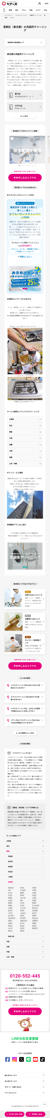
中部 (10, 438)
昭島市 (34, 915)
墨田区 (22, 893)
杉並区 (34, 895)
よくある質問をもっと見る (25, 733)
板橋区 (10, 898)
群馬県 (10, 866)
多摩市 (22, 910)
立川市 (10, 928)
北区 (9, 890)
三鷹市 (10, 908)
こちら (21, 401)
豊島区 (10, 905)
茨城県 (10, 856)
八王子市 (23, 908)
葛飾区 (34, 903)
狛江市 (22, 923)
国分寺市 (35, 908)
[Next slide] (47, 150)
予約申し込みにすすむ (25, 177)
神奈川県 (11, 936)
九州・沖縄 (13, 463)
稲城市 (34, 926)
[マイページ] (39, 3)
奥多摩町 (35, 910)
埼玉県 (10, 872)
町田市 (10, 926)
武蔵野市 (35, 920)
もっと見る (24, 116)
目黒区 (34, 900)
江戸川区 (23, 898)
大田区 (34, 893)
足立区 (22, 905)
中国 (10, 451)
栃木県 (10, 861)
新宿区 (22, 895)
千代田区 (23, 890)
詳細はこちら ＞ (26, 256)
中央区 (22, 888)
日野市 (22, 915)
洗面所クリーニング (35, 15)
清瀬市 (10, 923)
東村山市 (35, 918)
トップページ (8, 15)
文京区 (10, 895)
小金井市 (23, 913)
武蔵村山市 (23, 920)
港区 (21, 900)
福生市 (22, 926)
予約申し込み (37, 1114)
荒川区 (22, 903)
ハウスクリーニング (21, 15)
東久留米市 (11, 918)
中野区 (34, 888)
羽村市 (22, 928)
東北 (10, 425)
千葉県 (10, 877)
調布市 (10, 931)
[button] (19, 165)
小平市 (10, 913)
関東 (10, 432)
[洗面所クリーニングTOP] (4, 10)
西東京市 (35, 928)
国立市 (10, 910)
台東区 (34, 890)
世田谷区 (11, 888)
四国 (10, 457)
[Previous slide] (7, 150)
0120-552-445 (15, 1114)
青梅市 (22, 931)
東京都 (10, 882)
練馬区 (10, 903)
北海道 (11, 419)
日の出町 (11, 915)
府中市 (34, 913)
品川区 (10, 893)
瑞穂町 (34, 923)
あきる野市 (35, 905)
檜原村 (10, 920)
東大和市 (23, 918)
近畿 (10, 444)
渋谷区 (10, 900)
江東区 (34, 898)
